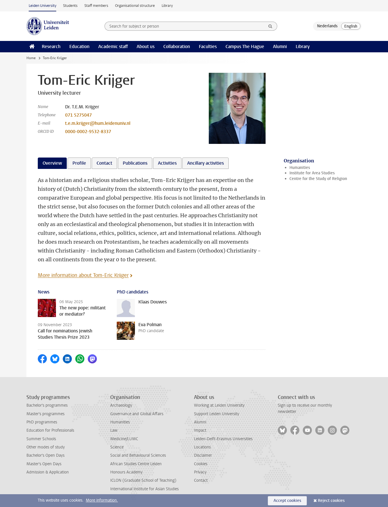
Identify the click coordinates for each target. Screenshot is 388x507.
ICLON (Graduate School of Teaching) (143, 480)
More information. (102, 500)
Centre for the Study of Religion (318, 178)
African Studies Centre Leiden (136, 464)
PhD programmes (41, 422)
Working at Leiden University (219, 405)
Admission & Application (47, 472)
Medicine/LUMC (124, 439)
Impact (200, 430)
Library (167, 5)
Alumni (280, 46)
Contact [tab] (104, 163)
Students (70, 5)
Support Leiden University (216, 414)
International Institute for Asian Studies (144, 489)
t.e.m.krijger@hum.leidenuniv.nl (97, 123)
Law (114, 430)
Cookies (200, 464)
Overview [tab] (52, 163)
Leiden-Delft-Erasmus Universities (223, 439)
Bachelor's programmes (47, 405)
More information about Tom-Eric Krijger (83, 275)
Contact (201, 480)
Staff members (96, 5)
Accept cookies (287, 500)
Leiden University (42, 5)
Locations (202, 447)
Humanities (299, 167)
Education (79, 46)
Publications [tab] (135, 163)
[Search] (270, 26)
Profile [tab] (79, 163)
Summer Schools (41, 439)
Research (51, 46)
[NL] (327, 26)
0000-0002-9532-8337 (88, 131)
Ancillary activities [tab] (205, 163)
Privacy (200, 472)
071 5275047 (78, 115)
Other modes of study (45, 447)
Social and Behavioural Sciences (138, 455)
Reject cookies (331, 500)
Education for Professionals (50, 430)
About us (146, 46)
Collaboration (176, 46)
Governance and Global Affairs (136, 414)
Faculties (208, 46)
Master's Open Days (43, 464)
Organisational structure (135, 5)
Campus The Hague (245, 46)
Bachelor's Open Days (45, 455)
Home (31, 58)
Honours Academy (126, 472)
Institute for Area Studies (312, 173)
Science (117, 447)
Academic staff (113, 46)
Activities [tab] (167, 163)
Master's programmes (45, 414)
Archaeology (121, 405)
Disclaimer (203, 455)
